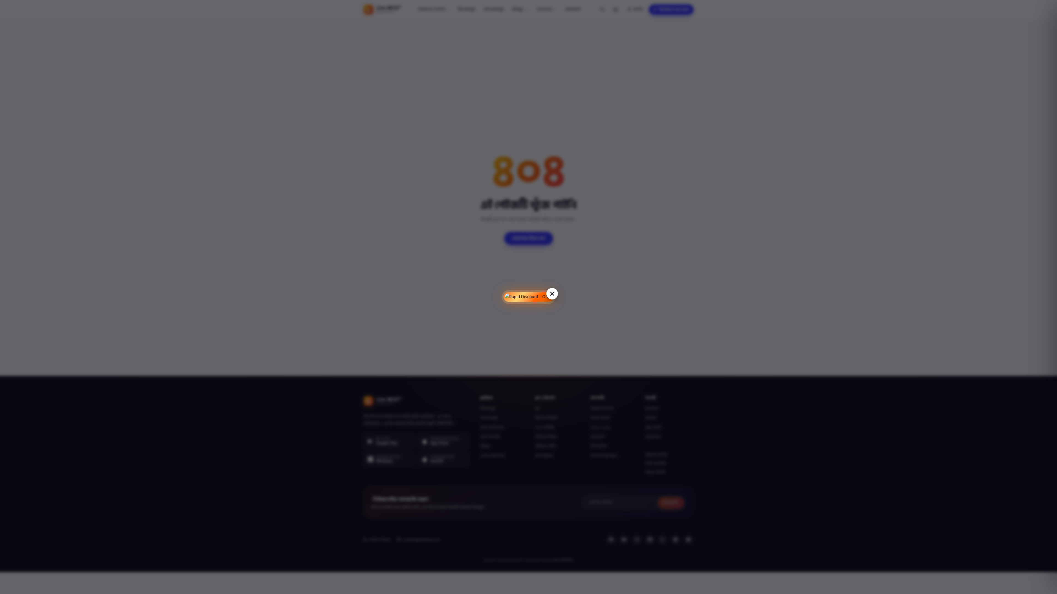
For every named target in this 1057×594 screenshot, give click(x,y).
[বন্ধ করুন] (552, 293)
